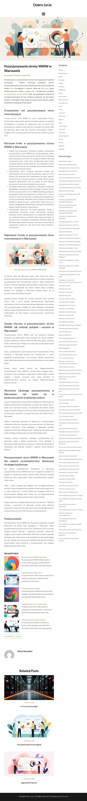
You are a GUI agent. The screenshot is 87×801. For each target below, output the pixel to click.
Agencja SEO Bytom (29, 783)
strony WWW (22, 94)
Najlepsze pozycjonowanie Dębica (70, 373)
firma (13, 290)
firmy (11, 88)
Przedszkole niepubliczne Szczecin (70, 181)
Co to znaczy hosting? (29, 706)
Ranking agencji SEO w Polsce (69, 222)
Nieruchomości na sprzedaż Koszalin (70, 413)
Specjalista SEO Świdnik (66, 302)
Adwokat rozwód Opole (66, 318)
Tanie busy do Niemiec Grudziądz (69, 241)
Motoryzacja (63, 96)
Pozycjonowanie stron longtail (29, 745)
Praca (60, 106)
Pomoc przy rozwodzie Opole (68, 492)
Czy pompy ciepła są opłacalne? (69, 406)
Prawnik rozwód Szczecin (67, 489)
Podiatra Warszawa (65, 332)
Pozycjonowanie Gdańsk (31, 588)
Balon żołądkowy (64, 348)
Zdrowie (61, 149)
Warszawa (45, 88)
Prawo (61, 109)
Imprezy (61, 86)
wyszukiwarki (27, 159)
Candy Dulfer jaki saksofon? (68, 355)
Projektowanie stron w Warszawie (34, 604)
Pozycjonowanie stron (13, 118)
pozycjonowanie (10, 94)
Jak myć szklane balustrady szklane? (70, 459)
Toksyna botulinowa (65, 231)
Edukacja (62, 80)
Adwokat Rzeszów (65, 295)
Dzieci (61, 77)
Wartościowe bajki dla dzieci (68, 164)
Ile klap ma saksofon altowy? (68, 345)
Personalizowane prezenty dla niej (70, 529)
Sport (60, 123)
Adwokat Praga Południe (67, 299)
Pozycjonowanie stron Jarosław (69, 168)
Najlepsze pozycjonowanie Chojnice (70, 370)
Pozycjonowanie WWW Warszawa (34, 557)
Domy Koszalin (63, 403)
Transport (62, 129)
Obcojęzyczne (63, 103)
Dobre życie (42, 5)
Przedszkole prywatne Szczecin (69, 385)
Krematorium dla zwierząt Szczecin (70, 251)
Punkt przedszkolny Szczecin (68, 419)
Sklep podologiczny (65, 335)
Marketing (9, 636)
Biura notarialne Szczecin (67, 174)
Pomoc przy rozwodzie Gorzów (69, 466)
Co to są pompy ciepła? (66, 416)
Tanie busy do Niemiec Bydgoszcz (70, 238)
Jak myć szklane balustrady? (68, 456)
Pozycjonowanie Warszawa (32, 573)
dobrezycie (9, 75)
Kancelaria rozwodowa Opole (68, 472)
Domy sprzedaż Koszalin (66, 400)
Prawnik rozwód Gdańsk (67, 476)
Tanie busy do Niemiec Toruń (68, 235)
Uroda (61, 139)
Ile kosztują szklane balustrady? (69, 462)
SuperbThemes (63, 796)
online (33, 91)
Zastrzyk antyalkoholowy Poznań (69, 178)
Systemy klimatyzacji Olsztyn (68, 428)
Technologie (63, 126)
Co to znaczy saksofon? (66, 358)
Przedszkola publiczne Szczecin (69, 184)
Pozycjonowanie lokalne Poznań (34, 620)
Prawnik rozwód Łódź (66, 482)
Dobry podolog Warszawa (67, 351)
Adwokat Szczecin (65, 285)
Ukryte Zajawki (64, 136)
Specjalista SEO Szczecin (67, 305)
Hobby (61, 83)
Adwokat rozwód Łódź (66, 315)
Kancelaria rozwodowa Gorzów (69, 469)
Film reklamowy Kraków (66, 322)
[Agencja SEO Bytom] (29, 763)
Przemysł (62, 113)
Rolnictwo (62, 116)
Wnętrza (61, 146)
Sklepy (61, 119)
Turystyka (62, 133)
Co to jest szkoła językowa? (68, 435)
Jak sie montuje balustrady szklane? (70, 438)
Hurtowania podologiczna (67, 338)
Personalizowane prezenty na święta (71, 495)
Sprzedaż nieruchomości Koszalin (69, 410)
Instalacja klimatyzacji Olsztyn (68, 328)
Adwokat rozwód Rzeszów (67, 312)
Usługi (18, 636)
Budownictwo (63, 73)
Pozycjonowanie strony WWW (25, 270)
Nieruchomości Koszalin (66, 191)
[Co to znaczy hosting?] (29, 687)
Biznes (61, 70)
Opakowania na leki (65, 161)
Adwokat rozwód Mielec (67, 308)
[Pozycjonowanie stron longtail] (29, 725)
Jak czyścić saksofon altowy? (68, 341)
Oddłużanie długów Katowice (69, 382)
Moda (60, 93)
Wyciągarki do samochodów (68, 171)
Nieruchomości (63, 100)
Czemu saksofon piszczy (67, 367)
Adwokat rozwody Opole (67, 479)
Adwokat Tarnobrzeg (66, 292)
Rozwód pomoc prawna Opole (68, 485)
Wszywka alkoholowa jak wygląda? (70, 325)
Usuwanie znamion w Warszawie (69, 228)
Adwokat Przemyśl (65, 289)
